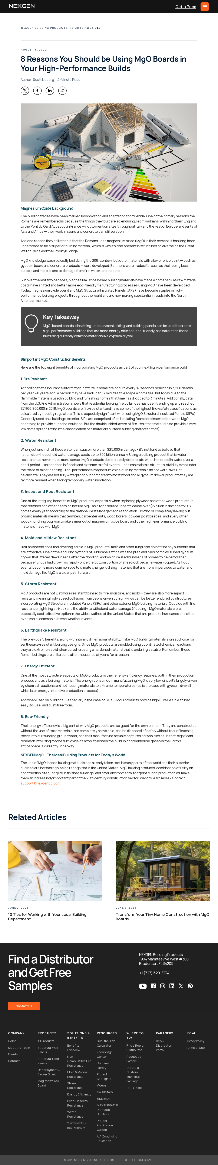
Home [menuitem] (12, 1041)
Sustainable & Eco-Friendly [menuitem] (76, 1125)
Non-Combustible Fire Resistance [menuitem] (79, 1061)
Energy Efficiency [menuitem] (79, 1094)
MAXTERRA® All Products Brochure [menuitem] (108, 1109)
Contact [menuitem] (14, 1061)
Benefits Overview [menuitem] (73, 1047)
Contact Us (24, 1006)
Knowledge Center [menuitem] (105, 1054)
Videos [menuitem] (102, 1085)
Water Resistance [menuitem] (75, 1114)
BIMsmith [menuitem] (103, 1099)
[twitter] (25, 90)
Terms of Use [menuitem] (195, 1048)
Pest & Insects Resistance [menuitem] (77, 1103)
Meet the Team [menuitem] (19, 1048)
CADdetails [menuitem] (105, 1092)
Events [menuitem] (13, 1054)
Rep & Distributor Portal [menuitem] (163, 1045)
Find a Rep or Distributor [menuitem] (135, 1047)
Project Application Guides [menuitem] (105, 1125)
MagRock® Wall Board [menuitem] (48, 1083)
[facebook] (37, 90)
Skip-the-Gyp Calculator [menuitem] (106, 1043)
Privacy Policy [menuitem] (195, 1041)
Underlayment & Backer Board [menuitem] (49, 1072)
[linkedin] (50, 90)
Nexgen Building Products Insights (52, 28)
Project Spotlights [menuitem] (104, 1076)
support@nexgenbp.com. (41, 783)
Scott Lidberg (43, 79)
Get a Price (185, 6)
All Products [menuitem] (46, 1041)
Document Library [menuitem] (104, 1065)
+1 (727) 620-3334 (154, 973)
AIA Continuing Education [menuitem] (107, 1138)
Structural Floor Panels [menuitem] (48, 1061)
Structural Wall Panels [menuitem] (48, 1050)
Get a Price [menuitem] (134, 1088)
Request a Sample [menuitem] (133, 1059)
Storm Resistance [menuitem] (75, 1085)
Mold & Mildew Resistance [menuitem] (77, 1074)
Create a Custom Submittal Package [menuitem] (133, 1074)
